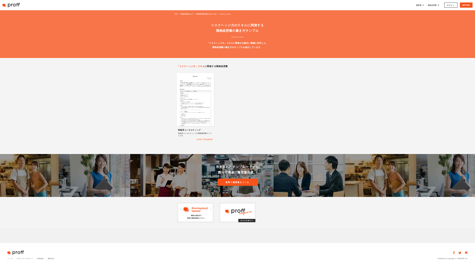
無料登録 (466, 5)
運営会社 (51, 258)
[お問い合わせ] (466, 252)
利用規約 (40, 258)
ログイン (451, 5)
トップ (9, 258)
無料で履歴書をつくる (237, 182)
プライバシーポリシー (24, 258)
